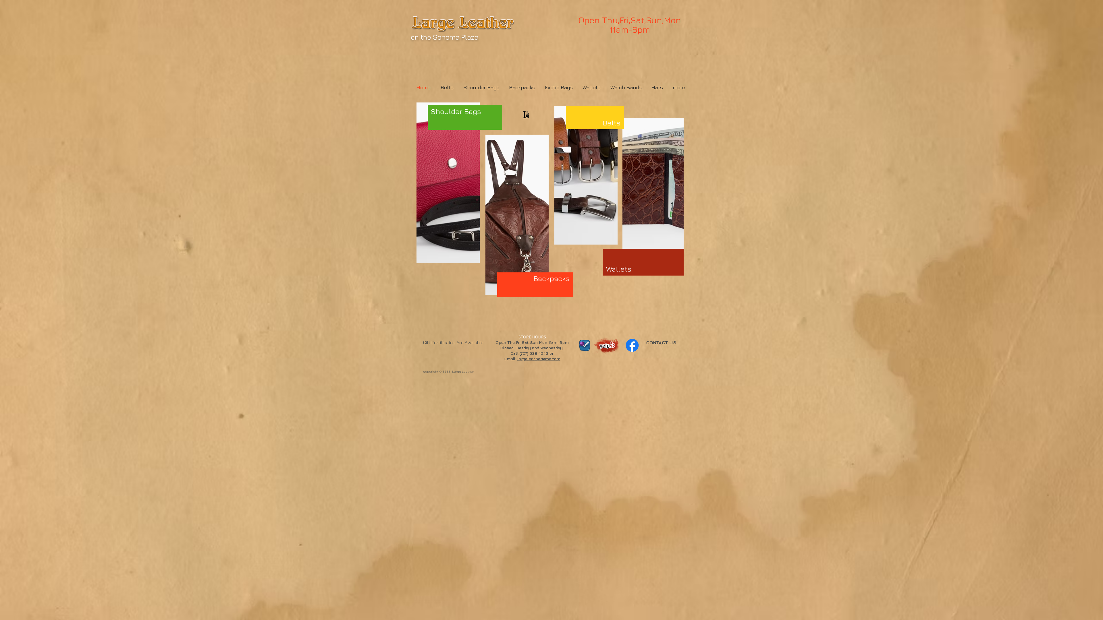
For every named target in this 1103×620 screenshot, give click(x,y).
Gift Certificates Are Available (453, 342)
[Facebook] (632, 345)
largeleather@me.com (538, 358)
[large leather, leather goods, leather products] (607, 344)
